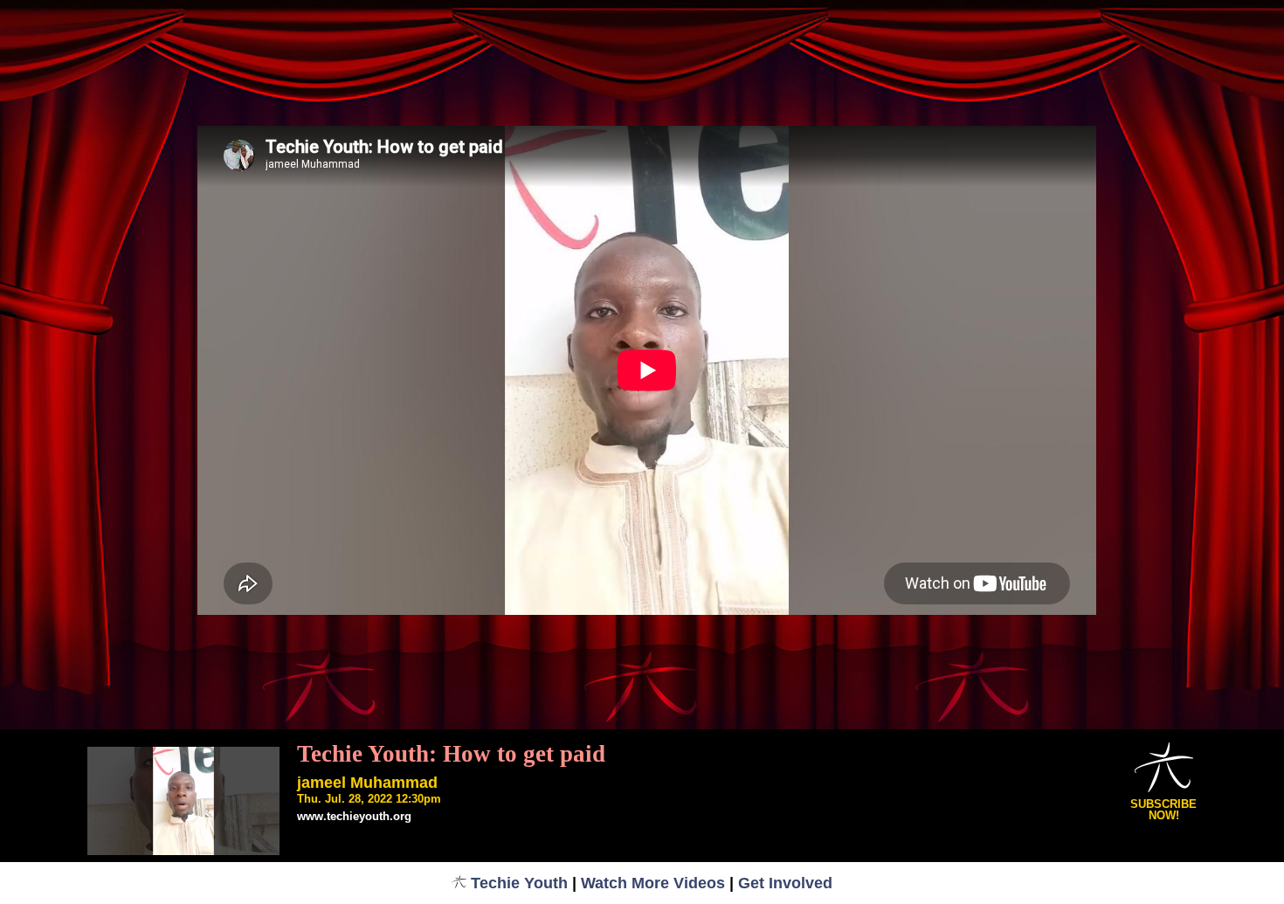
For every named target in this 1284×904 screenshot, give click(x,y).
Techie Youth (519, 883)
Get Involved (785, 883)
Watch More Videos (653, 883)
